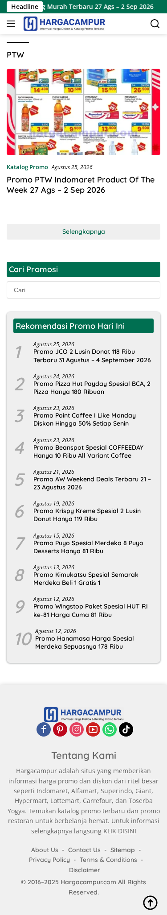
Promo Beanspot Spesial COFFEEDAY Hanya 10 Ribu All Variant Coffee (88, 451)
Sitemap (122, 850)
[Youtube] (93, 729)
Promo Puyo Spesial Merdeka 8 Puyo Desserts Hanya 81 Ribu (88, 547)
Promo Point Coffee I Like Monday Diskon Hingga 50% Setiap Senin (84, 419)
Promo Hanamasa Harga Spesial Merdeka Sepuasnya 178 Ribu (84, 642)
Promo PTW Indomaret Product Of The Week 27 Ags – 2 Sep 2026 (81, 184)
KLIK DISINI (119, 831)
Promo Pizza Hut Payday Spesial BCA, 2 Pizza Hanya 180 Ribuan (92, 388)
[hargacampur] (63, 23)
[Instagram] (76, 729)
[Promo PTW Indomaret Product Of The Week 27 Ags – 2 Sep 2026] (83, 112)
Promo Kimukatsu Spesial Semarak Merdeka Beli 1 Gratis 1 (85, 579)
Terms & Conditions (108, 860)
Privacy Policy (49, 860)
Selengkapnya (83, 232)
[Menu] (13, 23)
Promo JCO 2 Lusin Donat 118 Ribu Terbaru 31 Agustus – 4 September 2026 (92, 356)
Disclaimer (84, 870)
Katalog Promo (27, 167)
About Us (44, 850)
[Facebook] (44, 729)
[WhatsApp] (109, 729)
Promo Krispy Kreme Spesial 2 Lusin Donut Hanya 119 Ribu (87, 515)
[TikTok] (126, 729)
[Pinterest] (60, 729)
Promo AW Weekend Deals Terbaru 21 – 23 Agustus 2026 (92, 483)
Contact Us (84, 850)
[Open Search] (155, 24)
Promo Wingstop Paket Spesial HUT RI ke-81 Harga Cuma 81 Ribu (90, 610)
